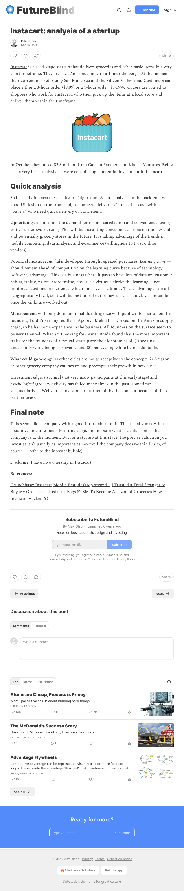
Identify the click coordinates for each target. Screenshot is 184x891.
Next (160, 593)
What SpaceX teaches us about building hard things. (50, 700)
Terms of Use (113, 555)
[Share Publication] (128, 9)
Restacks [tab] (39, 626)
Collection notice (119, 859)
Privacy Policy (126, 559)
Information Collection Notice (90, 559)
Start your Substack (80, 870)
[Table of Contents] (5, 445)
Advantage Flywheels (33, 757)
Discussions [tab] (44, 682)
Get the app (114, 870)
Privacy (87, 859)
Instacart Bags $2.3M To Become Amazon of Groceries (100, 491)
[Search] (118, 9)
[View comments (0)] (25, 55)
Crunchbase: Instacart (31, 485)
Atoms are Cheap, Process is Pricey (48, 694)
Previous (27, 593)
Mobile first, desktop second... (81, 485)
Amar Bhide (99, 334)
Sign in (170, 10)
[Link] (4, 186)
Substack (70, 881)
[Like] (14, 55)
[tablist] (29, 625)
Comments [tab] (21, 626)
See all (19, 792)
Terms (100, 859)
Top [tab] (15, 682)
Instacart (18, 67)
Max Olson (28, 40)
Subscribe (147, 10)
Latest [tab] (27, 682)
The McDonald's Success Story (43, 726)
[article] (92, 704)
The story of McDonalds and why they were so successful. (54, 732)
